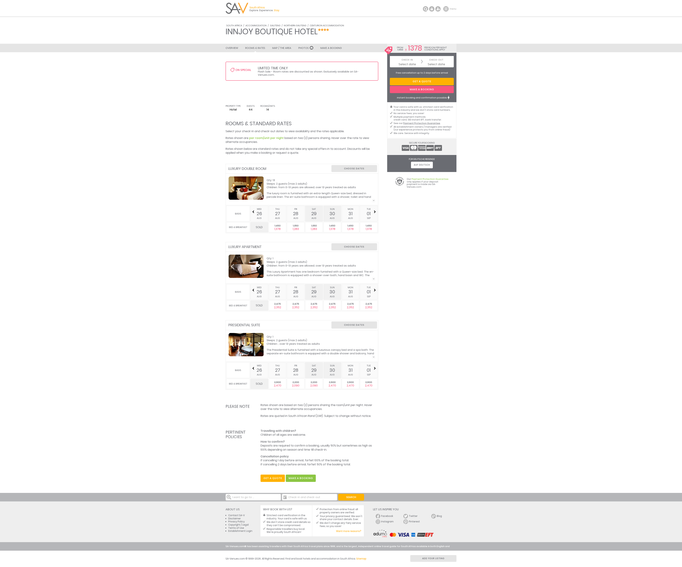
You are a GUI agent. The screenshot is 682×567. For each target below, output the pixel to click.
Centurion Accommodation (327, 25)
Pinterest (414, 521)
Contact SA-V (236, 515)
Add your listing (433, 558)
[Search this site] (425, 9)
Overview (232, 48)
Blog (439, 516)
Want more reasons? (348, 531)
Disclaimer (234, 518)
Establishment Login (240, 531)
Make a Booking (331, 48)
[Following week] (374, 212)
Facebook (387, 516)
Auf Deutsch (422, 164)
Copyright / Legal (238, 524)
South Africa (234, 25)
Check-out (436, 60)
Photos (303, 48)
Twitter (413, 516)
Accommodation (256, 25)
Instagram (387, 521)
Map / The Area (281, 48)
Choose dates (354, 168)
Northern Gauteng (295, 25)
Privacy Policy (236, 521)
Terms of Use (236, 528)
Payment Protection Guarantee (421, 123)
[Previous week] (253, 212)
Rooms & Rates (255, 48)
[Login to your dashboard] (431, 9)
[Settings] (438, 9)
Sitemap (361, 558)
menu (446, 9)
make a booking (301, 478)
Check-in (407, 60)
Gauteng (275, 25)
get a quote (272, 478)
